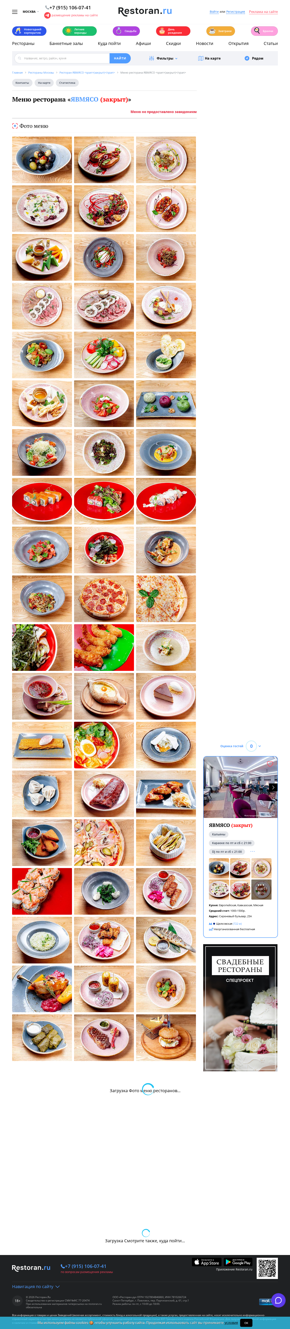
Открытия (238, 43)
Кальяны (218, 834)
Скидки (173, 43)
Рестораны (23, 43)
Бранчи (263, 30)
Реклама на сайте (263, 12)
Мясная (258, 905)
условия (231, 1322)
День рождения (170, 31)
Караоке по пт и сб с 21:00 (231, 843)
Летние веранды (76, 31)
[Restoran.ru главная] (145, 12)
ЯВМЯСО (99, 99)
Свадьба (126, 30)
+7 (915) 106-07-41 (86, 1266)
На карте (213, 58)
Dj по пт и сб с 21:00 (227, 852)
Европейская (227, 905)
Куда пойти (109, 43)
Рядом (257, 58)
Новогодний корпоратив (27, 31)
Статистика (67, 83)
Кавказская (244, 905)
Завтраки (220, 30)
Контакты (22, 83)
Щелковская (224, 924)
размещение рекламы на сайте (75, 15)
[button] (273, 787)
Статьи (271, 43)
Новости (204, 43)
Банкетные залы (66, 43)
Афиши (143, 43)
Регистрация (235, 12)
